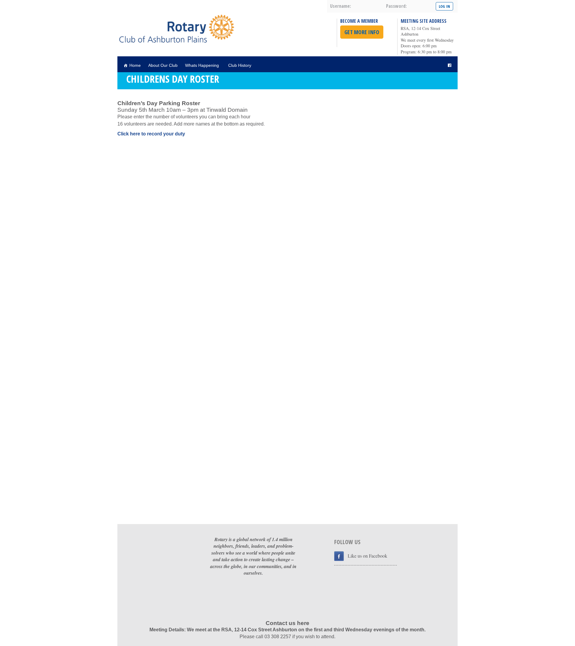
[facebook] (449, 65)
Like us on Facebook (367, 556)
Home (135, 65)
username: (340, 6)
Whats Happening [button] (202, 65)
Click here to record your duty (151, 133)
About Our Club (163, 65)
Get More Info (361, 32)
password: (396, 6)
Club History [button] (239, 65)
